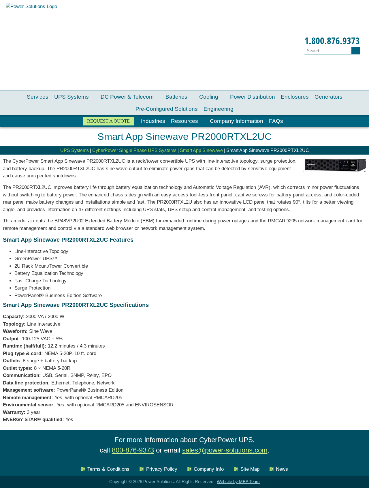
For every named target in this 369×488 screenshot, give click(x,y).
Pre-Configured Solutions (166, 109)
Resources (184, 121)
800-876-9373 (133, 450)
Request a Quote (108, 121)
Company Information (236, 121)
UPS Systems (71, 97)
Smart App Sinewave (201, 150)
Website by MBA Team (238, 481)
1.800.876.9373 (332, 40)
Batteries (176, 97)
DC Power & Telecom (127, 97)
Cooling (208, 97)
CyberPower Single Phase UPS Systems (134, 150)
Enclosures (295, 97)
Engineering (219, 109)
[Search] (355, 50)
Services (37, 97)
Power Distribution (252, 97)
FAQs (276, 121)
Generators (328, 97)
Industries (153, 121)
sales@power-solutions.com (225, 450)
